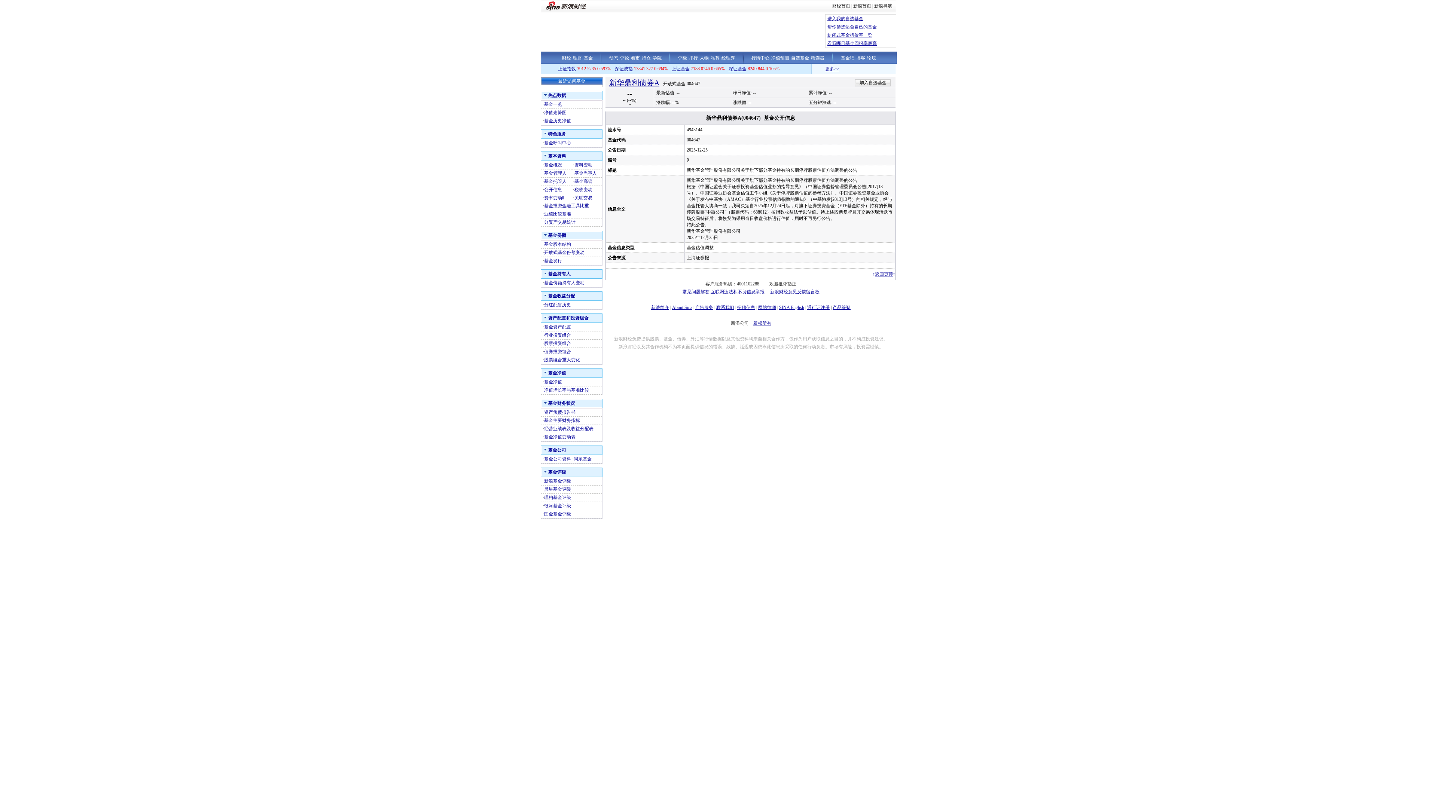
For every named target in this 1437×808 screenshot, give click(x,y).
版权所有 (762, 323)
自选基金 (800, 58)
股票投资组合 (557, 343)
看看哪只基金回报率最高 (852, 43)
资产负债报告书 (560, 412)
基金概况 (553, 165)
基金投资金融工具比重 (566, 205)
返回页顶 (884, 274)
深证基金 (738, 68)
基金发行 (553, 260)
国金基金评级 (557, 514)
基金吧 (847, 58)
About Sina (682, 307)
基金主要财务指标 (562, 420)
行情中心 (760, 58)
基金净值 (553, 382)
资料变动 (583, 165)
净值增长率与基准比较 (566, 390)
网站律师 (767, 307)
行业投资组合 (557, 335)
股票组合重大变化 (562, 359)
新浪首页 (862, 6)
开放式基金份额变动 (564, 252)
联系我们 (725, 307)
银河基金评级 (557, 505)
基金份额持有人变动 (564, 282)
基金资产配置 (557, 327)
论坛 (871, 58)
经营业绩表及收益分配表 (569, 428)
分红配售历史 (557, 304)
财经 (566, 58)
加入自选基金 (873, 82)
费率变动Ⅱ (554, 198)
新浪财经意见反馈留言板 (795, 291)
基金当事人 (585, 173)
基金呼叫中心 (557, 143)
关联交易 (583, 198)
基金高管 (583, 181)
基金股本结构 (557, 244)
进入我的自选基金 (845, 18)
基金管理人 (555, 173)
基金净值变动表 (560, 437)
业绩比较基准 (557, 214)
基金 (588, 58)
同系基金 (583, 459)
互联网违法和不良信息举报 (738, 291)
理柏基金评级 (557, 497)
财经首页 (841, 6)
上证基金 (681, 68)
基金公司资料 (557, 459)
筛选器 (817, 58)
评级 (682, 58)
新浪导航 (883, 6)
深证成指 (624, 68)
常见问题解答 (696, 291)
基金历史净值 (557, 120)
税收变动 (583, 189)
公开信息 (553, 189)
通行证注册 (818, 307)
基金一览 (553, 104)
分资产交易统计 (560, 222)
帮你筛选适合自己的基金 (852, 27)
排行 (693, 58)
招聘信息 (746, 307)
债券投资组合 (557, 351)
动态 (613, 58)
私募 (715, 58)
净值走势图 (555, 112)
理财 (577, 58)
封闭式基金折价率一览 (849, 35)
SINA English (791, 307)
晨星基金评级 (557, 489)
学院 (657, 58)
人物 (704, 58)
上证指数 (567, 68)
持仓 (646, 58)
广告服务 (704, 307)
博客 (860, 58)
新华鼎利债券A (634, 83)
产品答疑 (842, 307)
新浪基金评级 (557, 481)
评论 (624, 58)
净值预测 (780, 58)
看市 (635, 58)
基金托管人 (555, 181)
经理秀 (728, 58)
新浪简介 (660, 307)
